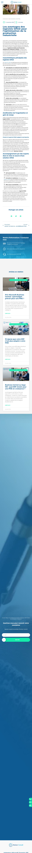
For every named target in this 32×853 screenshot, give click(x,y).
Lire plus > (8, 313)
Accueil (3, 617)
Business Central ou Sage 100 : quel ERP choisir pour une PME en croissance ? (15, 387)
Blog (7, 617)
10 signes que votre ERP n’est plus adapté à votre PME (15, 341)
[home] (16, 2)
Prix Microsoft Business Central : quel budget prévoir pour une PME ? (14, 296)
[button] (11, 216)
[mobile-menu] (2, 2)
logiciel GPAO (7, 62)
